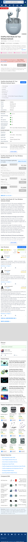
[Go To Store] (7, 166)
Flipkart (8, 257)
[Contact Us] (1, 534)
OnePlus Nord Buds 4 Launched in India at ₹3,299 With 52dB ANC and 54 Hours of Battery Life (17, 361)
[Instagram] (15, 534)
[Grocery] (25, 5)
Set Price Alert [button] (23, 161)
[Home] (2, 5)
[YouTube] (11, 534)
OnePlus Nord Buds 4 (13, 445)
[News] (6, 5)
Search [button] (20, 65)
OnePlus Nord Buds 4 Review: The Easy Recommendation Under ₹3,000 (17, 387)
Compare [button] (23, 82)
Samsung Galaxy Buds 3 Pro (13, 414)
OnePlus (17, 43)
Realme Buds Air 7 (22, 445)
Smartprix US (3, 538)
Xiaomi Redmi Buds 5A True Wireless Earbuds (4, 445)
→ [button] (6, 195)
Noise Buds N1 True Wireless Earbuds (4, 430)
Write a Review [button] (21, 247)
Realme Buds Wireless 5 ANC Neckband (22, 430)
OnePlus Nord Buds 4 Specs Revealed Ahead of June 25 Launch (16, 370)
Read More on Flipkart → (6, 265)
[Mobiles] (13, 5)
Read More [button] (24, 49)
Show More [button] (13, 151)
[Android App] (25, 534)
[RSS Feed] (22, 534)
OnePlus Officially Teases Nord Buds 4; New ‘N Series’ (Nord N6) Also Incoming (17, 378)
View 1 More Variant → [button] (5, 170)
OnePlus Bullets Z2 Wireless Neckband (13, 430)
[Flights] (10, 5)
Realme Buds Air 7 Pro (22, 414)
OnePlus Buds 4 (4, 414)
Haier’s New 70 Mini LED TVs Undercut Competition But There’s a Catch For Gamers (17, 396)
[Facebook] (5, 534)
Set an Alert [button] (4, 61)
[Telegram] (18, 534)
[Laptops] (17, 5)
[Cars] (21, 5)
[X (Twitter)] (8, 534)
